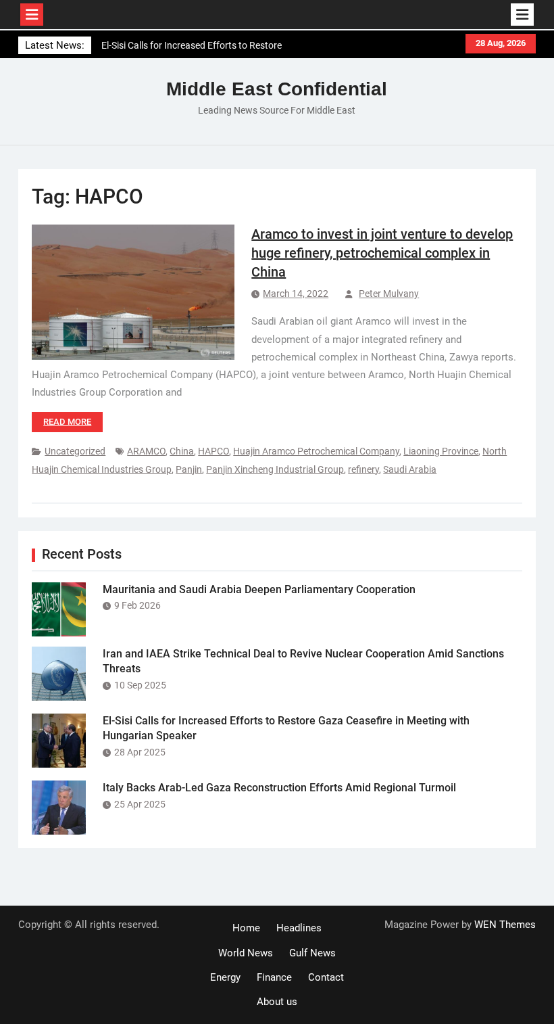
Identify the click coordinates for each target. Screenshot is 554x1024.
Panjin (189, 469)
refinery (363, 469)
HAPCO (213, 451)
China (182, 451)
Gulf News (312, 953)
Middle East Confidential (276, 88)
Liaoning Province (440, 451)
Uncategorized (75, 451)
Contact (326, 977)
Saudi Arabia (409, 469)
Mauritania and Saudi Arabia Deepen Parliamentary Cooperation (259, 589)
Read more (67, 422)
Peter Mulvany (389, 293)
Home (246, 928)
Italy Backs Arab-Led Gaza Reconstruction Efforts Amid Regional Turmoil (279, 787)
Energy (225, 977)
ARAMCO (146, 451)
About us (277, 1002)
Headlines (299, 928)
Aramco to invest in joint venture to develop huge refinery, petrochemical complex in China (382, 253)
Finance (274, 977)
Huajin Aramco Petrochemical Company (316, 451)
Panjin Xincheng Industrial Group (275, 469)
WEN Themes (505, 924)
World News (245, 953)
